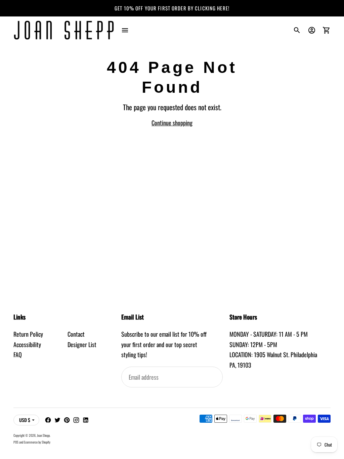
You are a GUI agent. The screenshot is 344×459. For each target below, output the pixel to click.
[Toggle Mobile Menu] (125, 30)
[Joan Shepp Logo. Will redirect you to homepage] (63, 30)
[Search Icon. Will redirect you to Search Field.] (297, 30)
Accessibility (27, 344)
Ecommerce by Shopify (37, 442)
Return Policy (28, 334)
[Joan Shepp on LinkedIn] (85, 420)
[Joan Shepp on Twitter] (57, 420)
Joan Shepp (43, 435)
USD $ (24, 419)
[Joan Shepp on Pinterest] (66, 420)
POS (15, 442)
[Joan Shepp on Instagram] (76, 420)
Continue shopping (172, 122)
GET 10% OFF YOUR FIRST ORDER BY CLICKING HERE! (172, 8)
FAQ (17, 354)
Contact (76, 334)
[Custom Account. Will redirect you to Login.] (311, 30)
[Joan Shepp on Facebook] (48, 420)
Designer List (82, 344)
